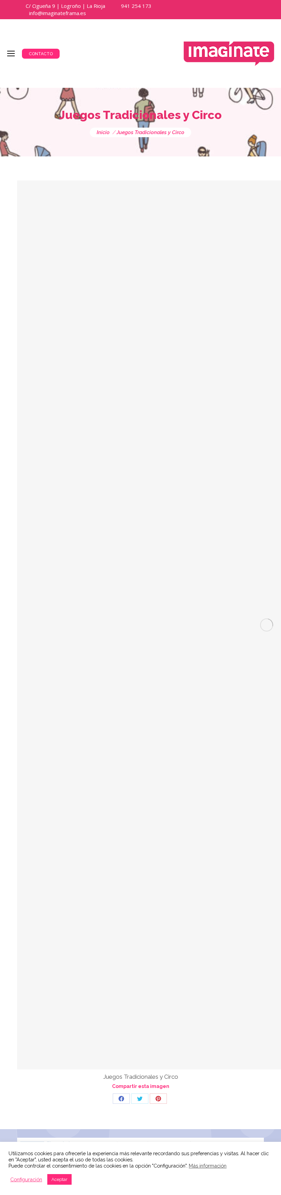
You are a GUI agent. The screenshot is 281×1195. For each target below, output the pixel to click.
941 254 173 (136, 5)
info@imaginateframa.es (57, 13)
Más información (208, 1166)
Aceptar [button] (59, 1179)
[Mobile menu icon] (11, 53)
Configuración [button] (26, 1179)
